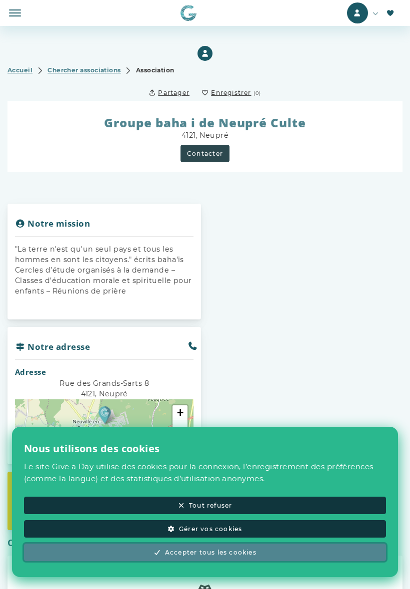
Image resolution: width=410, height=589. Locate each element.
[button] (104, 414)
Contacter (205, 153)
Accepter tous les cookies (210, 552)
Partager (174, 92)
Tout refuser (210, 505)
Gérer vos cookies (210, 529)
